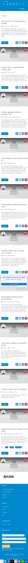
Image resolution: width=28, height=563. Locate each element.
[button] (14, 277)
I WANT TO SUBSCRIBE (14, 284)
